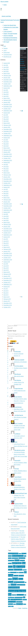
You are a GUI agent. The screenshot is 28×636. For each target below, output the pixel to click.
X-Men (12, 606)
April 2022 (6, 170)
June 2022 (6, 166)
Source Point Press (19, 597)
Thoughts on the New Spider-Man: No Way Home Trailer (19, 427)
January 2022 (6, 177)
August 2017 (6, 286)
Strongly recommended (16, 599)
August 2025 (6, 88)
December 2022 (7, 154)
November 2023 (7, 131)
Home (4, 46)
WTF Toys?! (6, 42)
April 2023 (6, 146)
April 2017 (6, 295)
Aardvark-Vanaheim (13, 553)
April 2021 (6, 195)
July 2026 (5, 65)
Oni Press (14, 585)
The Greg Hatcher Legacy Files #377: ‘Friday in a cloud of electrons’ (20, 401)
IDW (25, 572)
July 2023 (5, 139)
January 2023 (6, 152)
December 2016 (7, 303)
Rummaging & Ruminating (10, 37)
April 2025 (6, 96)
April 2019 (6, 245)
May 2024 (6, 119)
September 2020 (7, 210)
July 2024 (5, 115)
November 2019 (7, 230)
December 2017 (7, 278)
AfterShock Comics (18, 556)
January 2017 (6, 301)
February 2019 (7, 249)
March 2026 (6, 73)
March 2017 (6, 297)
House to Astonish (8, 35)
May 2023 (6, 144)
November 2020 (7, 206)
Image (10, 575)
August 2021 (6, 187)
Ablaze (20, 553)
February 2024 (7, 125)
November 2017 (7, 280)
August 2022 (6, 162)
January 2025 (6, 102)
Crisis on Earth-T (7, 31)
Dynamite (11, 570)
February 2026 (7, 75)
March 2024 (6, 123)
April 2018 (6, 270)
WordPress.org (7, 56)
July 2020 (5, 214)
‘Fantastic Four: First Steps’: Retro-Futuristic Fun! (19, 497)
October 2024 (7, 108)
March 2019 (6, 247)
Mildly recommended (19, 582)
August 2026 (6, 63)
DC (14, 566)
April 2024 (6, 121)
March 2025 (6, 98)
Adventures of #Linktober (20, 362)
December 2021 (7, 179)
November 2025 (7, 81)
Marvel (15, 579)
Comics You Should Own (9, 25)
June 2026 (6, 67)
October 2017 (7, 282)
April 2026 (6, 71)
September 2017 (7, 284)
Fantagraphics (18, 570)
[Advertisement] (10, 316)
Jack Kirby (16, 576)
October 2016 (7, 307)
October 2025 (7, 84)
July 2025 (5, 90)
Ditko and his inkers (19, 376)
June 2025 (6, 92)
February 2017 (7, 299)
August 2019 (6, 237)
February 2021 (7, 199)
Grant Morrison (13, 572)
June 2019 (6, 241)
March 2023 (6, 148)
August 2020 (6, 212)
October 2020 (7, 208)
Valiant (14, 604)
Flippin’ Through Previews (10, 33)
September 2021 (7, 185)
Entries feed (6, 52)
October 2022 (7, 158)
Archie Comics (22, 558)
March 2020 (6, 222)
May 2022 (6, 168)
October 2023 (7, 133)
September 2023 (7, 135)
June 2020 (6, 216)
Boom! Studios (17, 563)
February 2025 (7, 100)
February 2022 (7, 175)
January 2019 (6, 251)
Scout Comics (20, 595)
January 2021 (6, 201)
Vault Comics (19, 604)
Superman (24, 599)
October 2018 (7, 257)
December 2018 (7, 253)
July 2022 (5, 164)
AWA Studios (11, 560)
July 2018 (5, 264)
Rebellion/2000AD (21, 585)
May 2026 (6, 69)
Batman (16, 560)
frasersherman (15, 537)
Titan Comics (12, 602)
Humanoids (21, 572)
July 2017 (5, 288)
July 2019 (5, 239)
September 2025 (7, 86)
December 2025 (7, 79)
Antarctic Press (15, 558)
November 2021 (7, 181)
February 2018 (7, 274)
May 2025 (6, 94)
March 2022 (6, 172)
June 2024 (6, 117)
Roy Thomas (14, 595)
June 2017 (6, 290)
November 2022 (7, 156)
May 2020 (6, 218)
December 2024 (7, 104)
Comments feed (7, 54)
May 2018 (6, 268)
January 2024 (6, 127)
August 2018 (6, 261)
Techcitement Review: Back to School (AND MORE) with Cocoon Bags (20, 454)
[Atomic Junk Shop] (6, 16)
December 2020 (7, 204)
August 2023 (6, 137)
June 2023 (6, 141)
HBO (18, 572)
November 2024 (7, 106)
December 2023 (7, 129)
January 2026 (6, 77)
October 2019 (7, 232)
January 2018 (6, 276)
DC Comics (20, 566)
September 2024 (7, 110)
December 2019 (7, 228)
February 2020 (7, 224)
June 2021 (6, 191)
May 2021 (6, 193)
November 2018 (7, 255)
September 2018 (7, 259)
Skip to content (4, 1)
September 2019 (7, 235)
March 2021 (6, 197)
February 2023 (7, 150)
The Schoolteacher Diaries (10, 39)
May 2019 (6, 243)
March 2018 (6, 272)
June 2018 (6, 266)
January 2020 (6, 226)
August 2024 (6, 112)
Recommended (14, 587)
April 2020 (6, 220)
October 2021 (7, 183)
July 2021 (5, 189)
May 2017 (6, 293)
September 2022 (7, 160)
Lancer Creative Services (22, 61)
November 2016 (7, 305)
